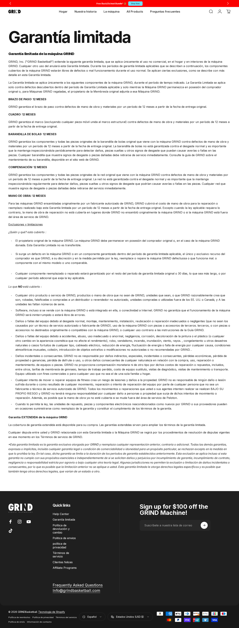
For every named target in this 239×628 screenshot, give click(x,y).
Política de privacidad (43, 617)
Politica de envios (64, 538)
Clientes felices (63, 562)
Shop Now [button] (135, 3)
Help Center (61, 514)
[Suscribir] (204, 525)
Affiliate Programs (65, 567)
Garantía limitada (64, 519)
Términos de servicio (61, 554)
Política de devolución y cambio (61, 529)
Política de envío (16, 622)
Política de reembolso (19, 617)
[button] (228, 3)
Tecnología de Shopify (51, 611)
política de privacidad (59, 545)
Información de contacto (39, 622)
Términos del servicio (66, 617)
